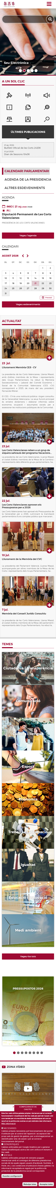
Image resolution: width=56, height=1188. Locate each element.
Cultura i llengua (23, 732)
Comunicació (18, 699)
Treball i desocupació (27, 830)
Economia (15, 798)
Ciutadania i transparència (20, 667)
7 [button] (37, 1052)
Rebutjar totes (30, 1184)
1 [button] (20, 70)
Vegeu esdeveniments (28, 304)
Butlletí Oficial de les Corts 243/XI (22, 148)
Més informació (8, 1123)
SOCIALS (8, 1155)
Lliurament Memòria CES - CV (19, 367)
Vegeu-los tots (28, 956)
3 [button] (28, 70)
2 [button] (24, 70)
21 (35, 283)
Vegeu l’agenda (28, 235)
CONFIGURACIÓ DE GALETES (28, 1108)
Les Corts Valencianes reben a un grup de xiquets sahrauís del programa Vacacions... (27, 451)
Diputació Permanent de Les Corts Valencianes (26, 216)
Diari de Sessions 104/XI (17, 154)
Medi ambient (19, 929)
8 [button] (41, 1052)
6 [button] (34, 1052)
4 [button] (32, 70)
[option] (28, 37)
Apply (50, 19)
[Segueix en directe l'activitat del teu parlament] (28, 37)
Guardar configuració (12, 1176)
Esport (12, 765)
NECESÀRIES (10, 1128)
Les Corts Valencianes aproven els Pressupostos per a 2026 (21, 506)
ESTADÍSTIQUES (11, 1144)
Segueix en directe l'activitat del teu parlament (26, 61)
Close (52, 1111)
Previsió (48, 298)
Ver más (49, 358)
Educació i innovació (26, 896)
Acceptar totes (46, 1184)
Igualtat (14, 863)
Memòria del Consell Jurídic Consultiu (24, 613)
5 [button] (36, 70)
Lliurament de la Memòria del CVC (22, 559)
